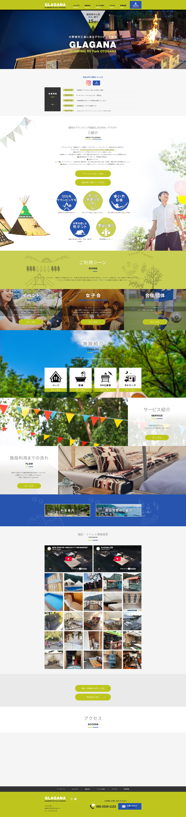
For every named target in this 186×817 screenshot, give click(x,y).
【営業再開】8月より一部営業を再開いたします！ (91, 100)
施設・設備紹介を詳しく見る (93, 688)
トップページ (61, 789)
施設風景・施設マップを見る (93, 182)
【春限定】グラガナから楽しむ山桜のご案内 (89, 90)
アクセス (114, 789)
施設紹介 (87, 789)
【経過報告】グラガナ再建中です (86, 106)
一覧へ (53, 104)
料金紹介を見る (93, 697)
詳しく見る (31, 322)
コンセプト (75, 789)
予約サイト (102, 280)
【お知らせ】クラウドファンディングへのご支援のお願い (94, 111)
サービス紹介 (101, 789)
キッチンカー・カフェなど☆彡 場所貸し (89, 95)
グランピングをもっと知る (93, 174)
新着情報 (126, 789)
